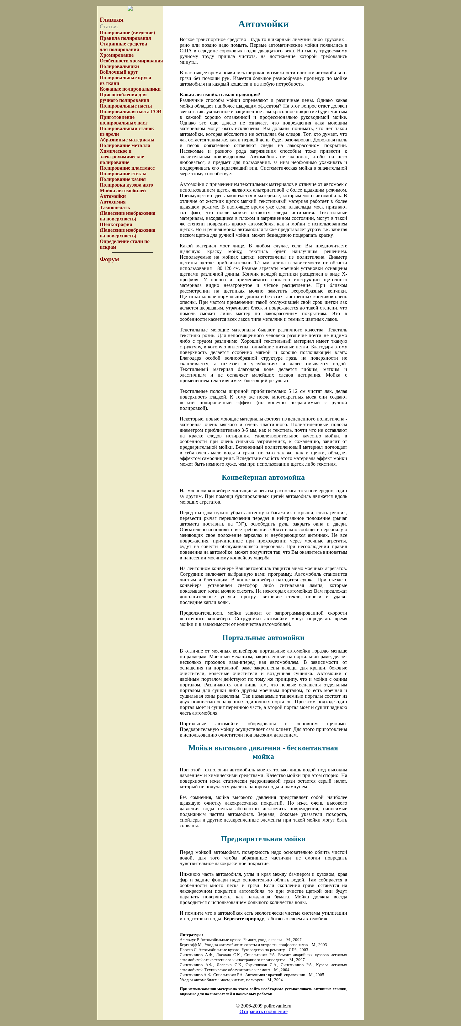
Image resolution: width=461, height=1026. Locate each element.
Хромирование (117, 55)
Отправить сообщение (264, 1011)
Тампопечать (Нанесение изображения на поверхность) (128, 213)
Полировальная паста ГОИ (131, 111)
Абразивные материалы (127, 139)
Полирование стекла (123, 173)
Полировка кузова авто (126, 185)
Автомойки (113, 196)
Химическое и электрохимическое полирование (122, 156)
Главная (112, 19)
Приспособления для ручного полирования (124, 97)
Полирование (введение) (127, 32)
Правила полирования (125, 38)
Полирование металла (125, 145)
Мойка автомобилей (123, 190)
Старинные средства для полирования (123, 46)
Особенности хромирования (131, 60)
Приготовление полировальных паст (123, 119)
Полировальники (119, 66)
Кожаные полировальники (130, 89)
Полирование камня (123, 179)
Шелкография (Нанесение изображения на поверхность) (128, 230)
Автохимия (113, 201)
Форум (109, 259)
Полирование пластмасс (127, 168)
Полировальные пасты (126, 105)
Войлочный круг (119, 72)
